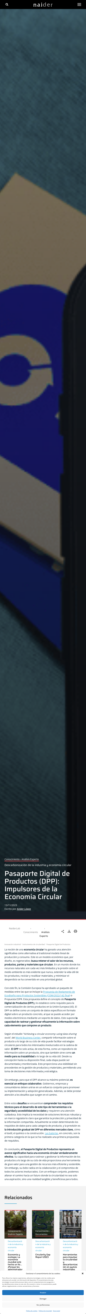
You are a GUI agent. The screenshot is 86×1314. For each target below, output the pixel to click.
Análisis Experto (44, 934)
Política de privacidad (45, 1311)
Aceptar (43, 1292)
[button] (83, 1273)
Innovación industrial (12, 944)
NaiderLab (14, 928)
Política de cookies (32, 1311)
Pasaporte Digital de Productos (58, 944)
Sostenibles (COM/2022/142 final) (52, 995)
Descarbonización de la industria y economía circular (37, 865)
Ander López (24, 908)
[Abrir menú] (79, 4)
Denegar (43, 1299)
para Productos (25, 995)
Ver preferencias (43, 1305)
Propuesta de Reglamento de (59, 991)
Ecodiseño (10, 995)
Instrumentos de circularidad (34, 944)
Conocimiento (30, 932)
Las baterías (51, 1133)
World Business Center (28, 1037)
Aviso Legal (56, 1311)
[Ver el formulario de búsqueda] (6, 4)
